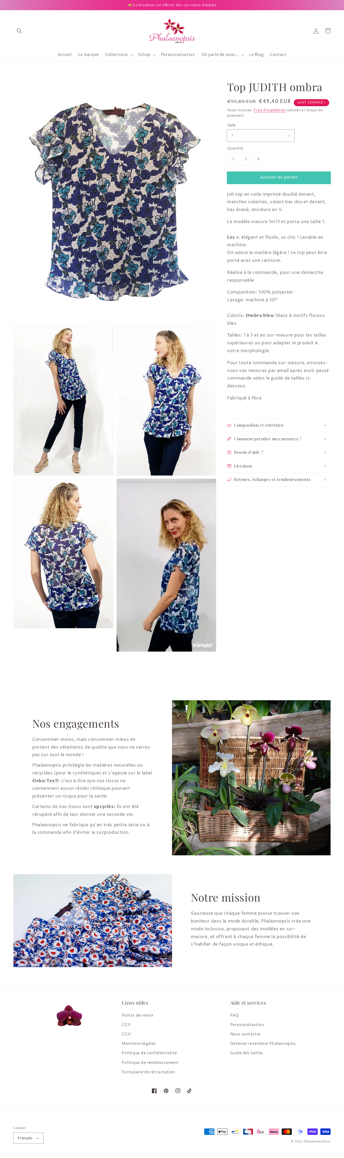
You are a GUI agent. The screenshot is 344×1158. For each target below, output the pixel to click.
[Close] (299, 511)
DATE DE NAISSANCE (63, 613)
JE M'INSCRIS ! (105, 640)
